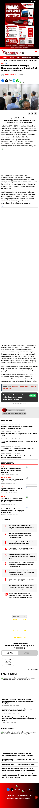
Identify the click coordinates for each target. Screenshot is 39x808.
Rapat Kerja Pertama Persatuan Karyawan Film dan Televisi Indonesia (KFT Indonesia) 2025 (21, 572)
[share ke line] (18, 82)
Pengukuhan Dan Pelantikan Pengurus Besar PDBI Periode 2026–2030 (21, 549)
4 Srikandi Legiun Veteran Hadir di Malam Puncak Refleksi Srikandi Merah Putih (21, 527)
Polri (18, 57)
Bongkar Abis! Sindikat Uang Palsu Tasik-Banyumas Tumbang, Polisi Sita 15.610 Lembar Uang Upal (18, 701)
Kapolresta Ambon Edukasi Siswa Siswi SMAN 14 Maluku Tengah (18, 760)
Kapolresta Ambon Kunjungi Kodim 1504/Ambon (18, 764)
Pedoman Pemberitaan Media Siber (18, 798)
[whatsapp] (25, 791)
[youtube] (20, 791)
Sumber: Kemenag (19, 639)
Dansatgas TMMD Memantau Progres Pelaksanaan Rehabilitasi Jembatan (21, 580)
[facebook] (8, 791)
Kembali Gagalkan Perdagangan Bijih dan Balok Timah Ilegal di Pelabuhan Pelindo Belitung (21, 564)
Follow (32, 395)
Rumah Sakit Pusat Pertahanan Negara (14, 414)
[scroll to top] (36, 797)
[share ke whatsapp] (11, 82)
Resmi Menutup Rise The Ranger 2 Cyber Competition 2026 (12, 480)
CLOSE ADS (33, 1)
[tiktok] (30, 791)
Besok (27, 653)
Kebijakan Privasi (23, 795)
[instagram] (16, 791)
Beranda (5, 57)
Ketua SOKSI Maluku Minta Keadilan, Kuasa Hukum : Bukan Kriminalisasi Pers (17, 710)
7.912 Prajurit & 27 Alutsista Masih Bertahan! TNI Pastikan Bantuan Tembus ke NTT (11, 500)
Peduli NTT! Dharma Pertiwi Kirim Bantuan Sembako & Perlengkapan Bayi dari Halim (12, 510)
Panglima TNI (20, 410)
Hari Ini (9, 653)
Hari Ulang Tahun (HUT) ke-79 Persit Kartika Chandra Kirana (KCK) (21, 542)
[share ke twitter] (7, 82)
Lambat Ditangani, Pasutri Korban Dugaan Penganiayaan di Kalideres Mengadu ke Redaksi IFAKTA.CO (19, 718)
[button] (29, 114)
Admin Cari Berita (10, 74)
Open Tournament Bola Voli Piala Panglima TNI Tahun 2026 (11, 489)
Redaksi (11, 795)
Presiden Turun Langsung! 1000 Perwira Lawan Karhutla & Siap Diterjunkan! (11, 470)
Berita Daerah (26, 57)
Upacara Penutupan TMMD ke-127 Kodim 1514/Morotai (20, 60)
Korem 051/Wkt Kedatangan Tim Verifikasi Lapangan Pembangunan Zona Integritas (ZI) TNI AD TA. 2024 (20, 595)
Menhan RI (11, 410)
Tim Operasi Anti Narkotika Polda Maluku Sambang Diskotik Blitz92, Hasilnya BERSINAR (20, 535)
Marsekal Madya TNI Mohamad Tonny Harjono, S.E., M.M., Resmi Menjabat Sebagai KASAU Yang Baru (21, 587)
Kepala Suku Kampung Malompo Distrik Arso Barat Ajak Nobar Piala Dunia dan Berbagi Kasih (18, 769)
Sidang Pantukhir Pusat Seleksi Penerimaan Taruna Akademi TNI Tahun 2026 (22, 556)
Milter (12, 57)
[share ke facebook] (3, 82)
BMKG (36, 669)
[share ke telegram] (14, 82)
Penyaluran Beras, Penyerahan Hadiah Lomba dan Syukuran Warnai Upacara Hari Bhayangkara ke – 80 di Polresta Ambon (19, 775)
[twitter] (12, 791)
